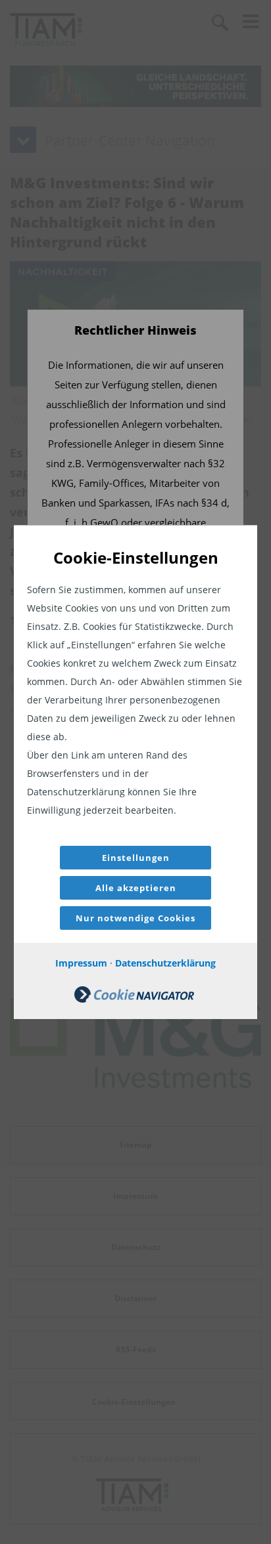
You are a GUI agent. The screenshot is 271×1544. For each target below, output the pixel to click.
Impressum (81, 963)
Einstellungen (136, 858)
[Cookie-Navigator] (134, 999)
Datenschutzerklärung (165, 963)
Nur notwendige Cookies (135, 918)
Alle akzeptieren (135, 888)
